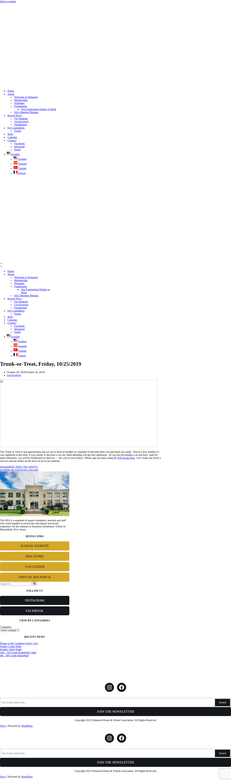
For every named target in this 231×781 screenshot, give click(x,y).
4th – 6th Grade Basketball (14, 655)
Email (17, 149)
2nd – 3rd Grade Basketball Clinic (18, 652)
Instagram (19, 146)
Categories (5, 627)
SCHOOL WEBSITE (34, 546)
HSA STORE (34, 556)
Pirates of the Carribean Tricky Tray (19, 643)
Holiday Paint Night (10, 649)
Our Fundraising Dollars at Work (38, 109)
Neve (3, 725)
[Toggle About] (59, 274)
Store (10, 134)
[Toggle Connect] (59, 323)
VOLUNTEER (34, 567)
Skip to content (8, 1)
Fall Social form (126, 457)
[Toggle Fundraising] (59, 286)
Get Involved (21, 121)
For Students (21, 118)
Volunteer (19, 103)
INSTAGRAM (34, 600)
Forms (17, 130)
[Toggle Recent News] (59, 298)
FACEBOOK (34, 611)
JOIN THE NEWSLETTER (115, 711)
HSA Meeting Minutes (26, 112)
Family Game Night (10, 646)
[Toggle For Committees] (59, 310)
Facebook (19, 143)
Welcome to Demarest (26, 97)
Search (222, 702)
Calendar (12, 137)
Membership (21, 100)
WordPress (27, 725)
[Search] (34, 584)
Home (10, 90)
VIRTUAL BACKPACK (34, 577)
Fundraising (20, 124)
